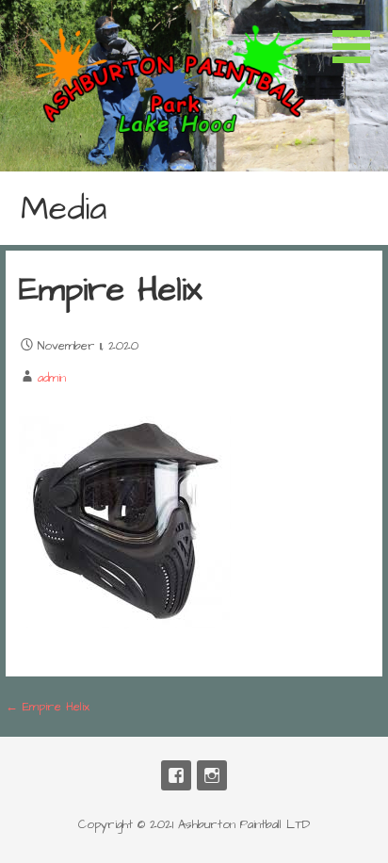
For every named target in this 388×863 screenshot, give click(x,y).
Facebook (176, 775)
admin (52, 377)
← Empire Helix (47, 706)
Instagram (212, 775)
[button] (358, 35)
